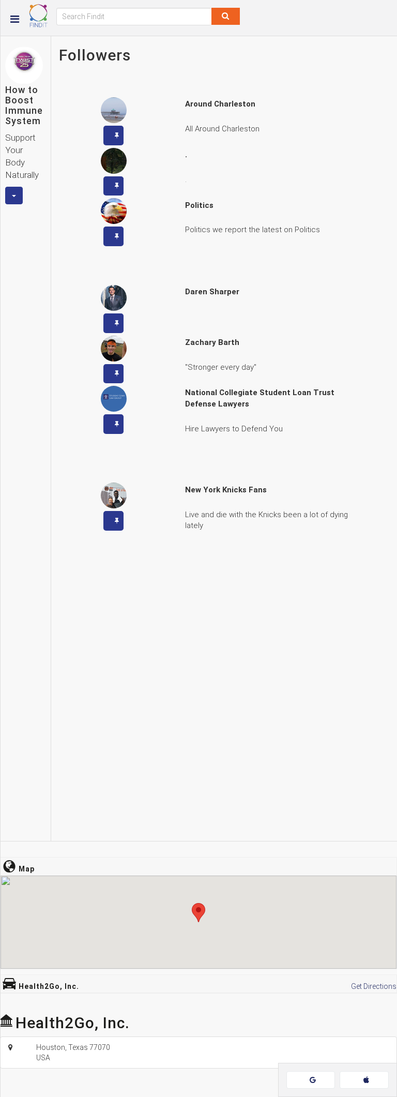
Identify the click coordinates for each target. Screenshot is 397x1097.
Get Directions (373, 986)
